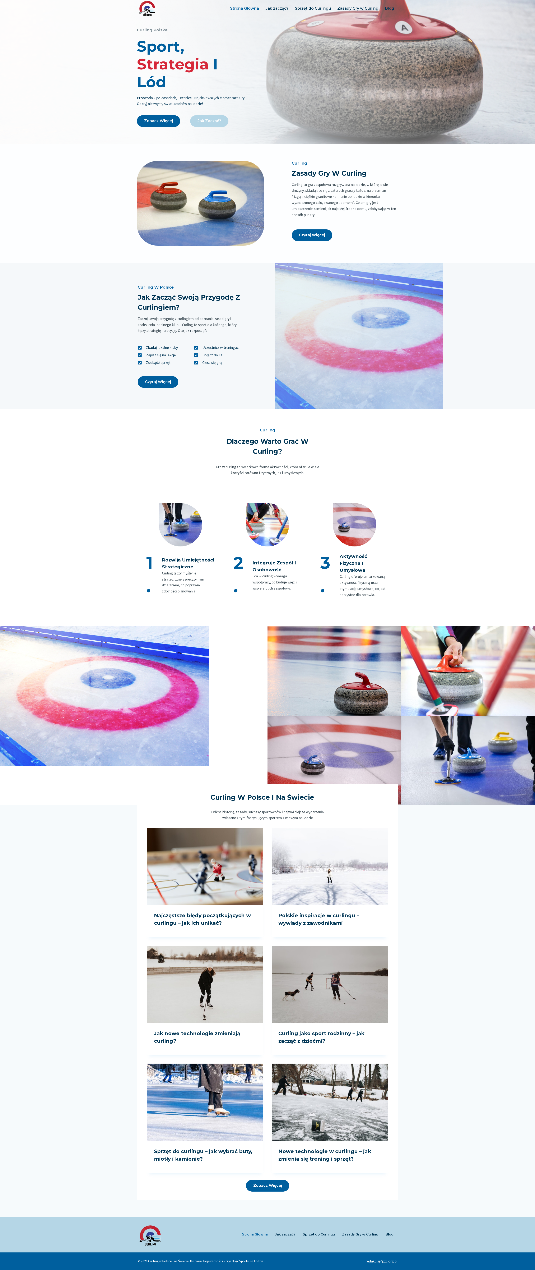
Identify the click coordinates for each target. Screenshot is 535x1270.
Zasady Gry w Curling (357, 8)
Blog (389, 8)
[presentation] (205, 866)
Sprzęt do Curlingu (313, 8)
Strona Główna (244, 8)
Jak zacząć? (276, 8)
